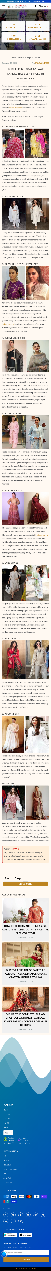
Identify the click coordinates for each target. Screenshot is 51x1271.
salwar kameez (15, 107)
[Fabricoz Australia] (17, 6)
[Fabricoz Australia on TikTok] (13, 1221)
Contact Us (8, 1183)
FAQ (5, 1156)
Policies (6, 1174)
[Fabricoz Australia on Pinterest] (36, 1214)
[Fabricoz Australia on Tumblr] (43, 1214)
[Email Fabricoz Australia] (21, 1221)
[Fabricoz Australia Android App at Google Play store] (10, 1238)
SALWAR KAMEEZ (42, 63)
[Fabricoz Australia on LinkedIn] (6, 1221)
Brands (6, 1114)
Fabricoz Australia (21, 1268)
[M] (4, 6)
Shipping (6, 1160)
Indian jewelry (8, 324)
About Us (7, 1178)
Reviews (6, 1119)
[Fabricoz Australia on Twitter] (13, 1214)
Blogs (6, 1123)
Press (5, 1128)
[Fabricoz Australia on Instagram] (6, 1214)
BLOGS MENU (25, 884)
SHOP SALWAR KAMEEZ (25, 845)
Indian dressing (41, 535)
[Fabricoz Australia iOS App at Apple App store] (25, 1238)
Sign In (6, 1110)
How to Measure (10, 1169)
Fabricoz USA (32, 1268)
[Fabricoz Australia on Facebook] (21, 1214)
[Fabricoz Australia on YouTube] (28, 1214)
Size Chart (7, 1165)
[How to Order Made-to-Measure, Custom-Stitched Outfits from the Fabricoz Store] (25, 922)
